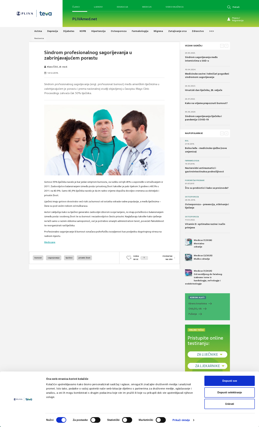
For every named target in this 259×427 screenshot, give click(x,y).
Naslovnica (39, 38)
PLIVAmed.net (84, 19)
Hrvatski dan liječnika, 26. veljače (203, 90)
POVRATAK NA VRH (167, 257)
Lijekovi (98, 7)
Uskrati (229, 403)
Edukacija (122, 7)
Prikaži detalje (181, 420)
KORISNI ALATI (197, 297)
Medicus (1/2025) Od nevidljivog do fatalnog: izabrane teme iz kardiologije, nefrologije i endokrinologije (204, 277)
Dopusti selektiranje (229, 392)
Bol (187, 141)
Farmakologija (192, 161)
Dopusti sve (229, 380)
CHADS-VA (195, 308)
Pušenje (193, 313)
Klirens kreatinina (198, 303)
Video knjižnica (175, 7)
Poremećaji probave (195, 180)
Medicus (147, 7)
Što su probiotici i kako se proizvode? (207, 187)
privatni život (84, 258)
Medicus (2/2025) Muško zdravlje (203, 257)
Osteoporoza (192, 197)
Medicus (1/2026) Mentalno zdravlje (203, 243)
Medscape (49, 242)
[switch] (95, 420)
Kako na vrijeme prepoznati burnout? (206, 103)
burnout (38, 258)
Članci (76, 7)
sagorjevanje (54, 258)
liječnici (69, 258)
